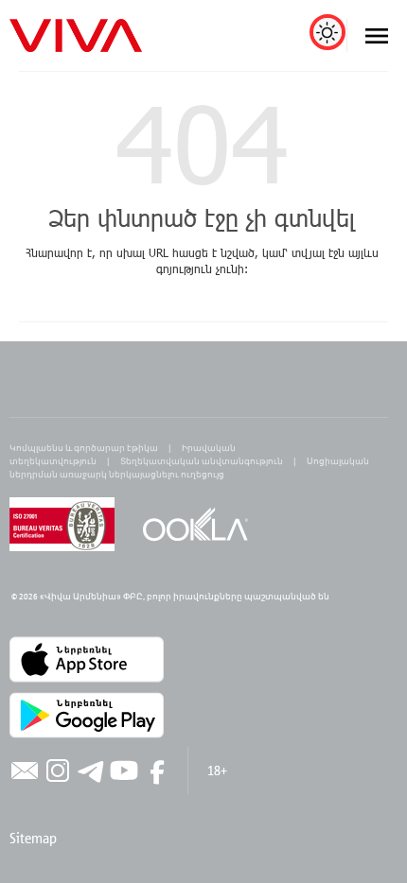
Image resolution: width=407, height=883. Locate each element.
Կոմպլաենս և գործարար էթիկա (83, 447)
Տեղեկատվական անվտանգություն (201, 461)
